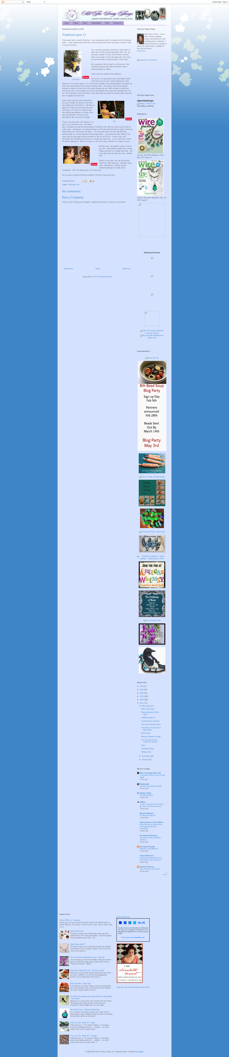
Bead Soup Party (76, 931)
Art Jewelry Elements (148, 836)
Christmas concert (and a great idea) (151, 729)
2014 (142, 693)
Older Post (126, 269)
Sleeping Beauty (147, 749)
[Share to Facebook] (90, 181)
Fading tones (146, 752)
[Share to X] (88, 181)
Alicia (72, 181)
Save (86, 77)
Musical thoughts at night (151, 737)
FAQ (107, 23)
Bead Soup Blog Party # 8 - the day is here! (87, 970)
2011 (142, 703)
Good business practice (150, 721)
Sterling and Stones (152, 253)
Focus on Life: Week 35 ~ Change (83, 1036)
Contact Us (118, 23)
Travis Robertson (147, 856)
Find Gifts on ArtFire (145, 106)
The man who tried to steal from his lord (149, 741)
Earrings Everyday (147, 847)
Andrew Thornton (147, 867)
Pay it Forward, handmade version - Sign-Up (87, 957)
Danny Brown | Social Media (151, 822)
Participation (96, 23)
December (146, 706)
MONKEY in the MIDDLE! (149, 849)
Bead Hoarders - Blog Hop (80, 983)
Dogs (143, 745)
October (145, 760)
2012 (142, 700)
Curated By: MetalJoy (152, 333)
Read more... (142, 51)
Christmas (72, 185)
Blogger (141, 1052)
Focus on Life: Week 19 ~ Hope (82, 1023)
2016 (142, 686)
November (146, 756)
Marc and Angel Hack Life (150, 773)
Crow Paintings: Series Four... (150, 869)
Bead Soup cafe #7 (77, 944)
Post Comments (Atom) (103, 277)
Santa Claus (146, 733)
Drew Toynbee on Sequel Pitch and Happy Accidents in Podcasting (151, 827)
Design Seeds (145, 793)
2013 (142, 696)
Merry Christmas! (148, 709)
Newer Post (68, 269)
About (76, 23)
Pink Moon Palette (146, 795)
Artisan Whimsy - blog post (70, 920)
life (78, 185)
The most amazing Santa (151, 724)
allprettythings (145, 100)
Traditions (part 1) (148, 718)
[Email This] (83, 181)
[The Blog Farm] (123, 917)
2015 (142, 690)
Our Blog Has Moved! (147, 815)
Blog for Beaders (147, 813)
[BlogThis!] (85, 181)
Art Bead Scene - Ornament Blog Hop (84, 1010)
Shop (85, 23)
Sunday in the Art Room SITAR (151, 786)
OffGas (142, 802)
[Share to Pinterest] (93, 181)
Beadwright (144, 784)
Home (67, 23)
